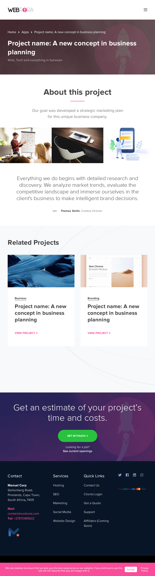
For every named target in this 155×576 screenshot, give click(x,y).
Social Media (62, 512)
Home (12, 32)
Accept (131, 569)
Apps (25, 32)
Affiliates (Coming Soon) (96, 523)
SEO (56, 494)
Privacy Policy (144, 569)
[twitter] (120, 475)
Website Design (64, 521)
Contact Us (91, 485)
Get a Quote (92, 503)
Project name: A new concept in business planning (40, 313)
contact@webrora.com (23, 513)
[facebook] (127, 475)
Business (20, 298)
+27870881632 (24, 518)
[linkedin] (134, 475)
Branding (93, 298)
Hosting (58, 485)
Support (89, 512)
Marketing (60, 503)
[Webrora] (21, 9)
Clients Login (93, 494)
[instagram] (142, 475)
